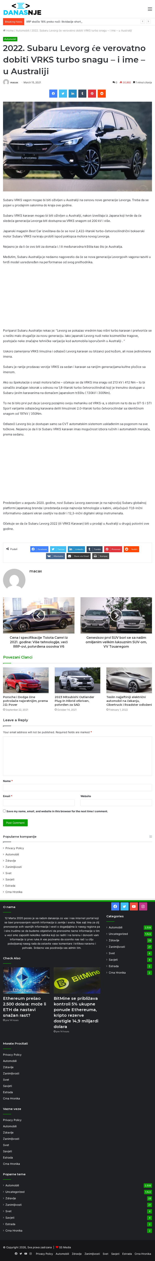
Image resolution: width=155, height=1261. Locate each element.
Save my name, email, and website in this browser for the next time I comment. (57, 811)
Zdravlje (10, 860)
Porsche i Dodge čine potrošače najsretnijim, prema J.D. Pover (25, 701)
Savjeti (9, 879)
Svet (8, 873)
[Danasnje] (22, 9)
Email (7, 796)
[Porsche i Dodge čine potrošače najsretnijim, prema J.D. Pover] (26, 680)
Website (86, 796)
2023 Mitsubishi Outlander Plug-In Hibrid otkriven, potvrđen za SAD (74, 701)
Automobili (22, 30)
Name (8, 781)
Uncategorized (118, 933)
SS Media (65, 1247)
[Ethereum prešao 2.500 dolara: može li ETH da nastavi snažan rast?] (26, 980)
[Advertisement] (77, 298)
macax (14, 82)
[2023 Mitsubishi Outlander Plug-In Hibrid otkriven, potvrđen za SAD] (77, 680)
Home (9, 30)
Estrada (10, 885)
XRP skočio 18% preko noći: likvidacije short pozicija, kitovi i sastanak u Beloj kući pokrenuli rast (86, 21)
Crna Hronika (13, 892)
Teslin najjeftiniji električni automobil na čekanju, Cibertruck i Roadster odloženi (129, 701)
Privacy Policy (14, 848)
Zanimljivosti (13, 867)
